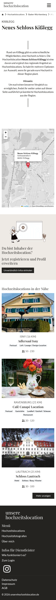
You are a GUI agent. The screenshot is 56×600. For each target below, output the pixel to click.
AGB (4, 588)
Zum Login (8, 560)
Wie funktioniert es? (14, 555)
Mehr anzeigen (43, 495)
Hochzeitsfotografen (14, 536)
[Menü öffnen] (49, 5)
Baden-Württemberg (37, 14)
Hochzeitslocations (16, 14)
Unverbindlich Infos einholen (18, 270)
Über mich (8, 541)
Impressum (8, 583)
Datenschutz (9, 579)
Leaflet (26, 206)
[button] (28, 165)
